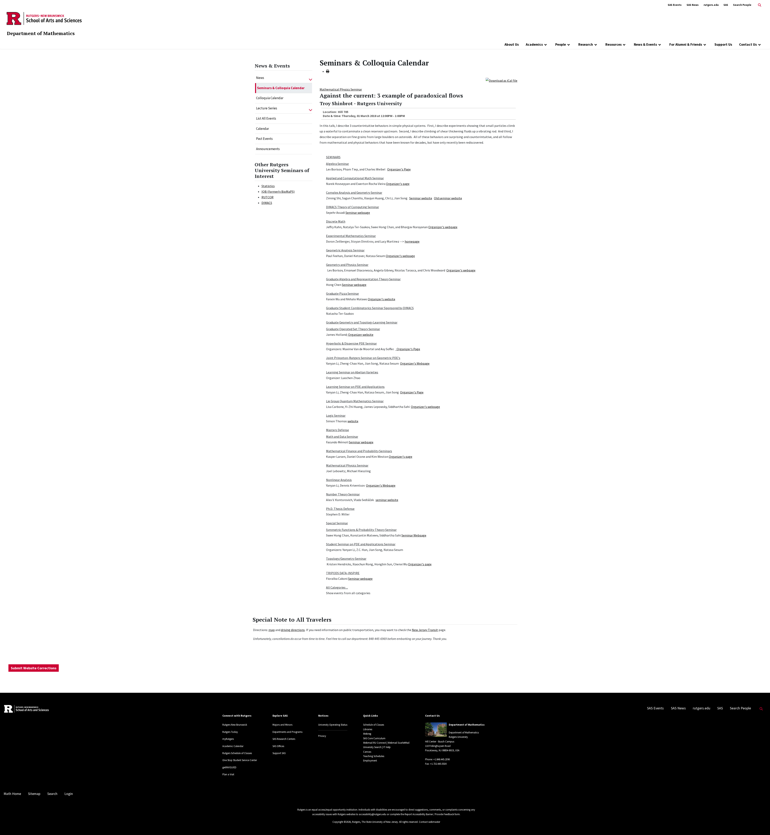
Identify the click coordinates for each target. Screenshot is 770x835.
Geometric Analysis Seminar (345, 250)
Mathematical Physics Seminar (341, 89)
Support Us (723, 44)
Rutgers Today (230, 731)
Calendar (262, 128)
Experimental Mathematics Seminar (351, 236)
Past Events (264, 138)
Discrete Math (335, 221)
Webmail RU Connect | (375, 742)
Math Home (12, 794)
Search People (742, 5)
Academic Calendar (232, 746)
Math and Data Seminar (342, 437)
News (260, 78)
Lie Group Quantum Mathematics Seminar (355, 401)
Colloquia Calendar (269, 98)
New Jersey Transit (425, 630)
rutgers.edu (711, 5)
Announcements (268, 149)
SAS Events (675, 5)
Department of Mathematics (41, 33)
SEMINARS (333, 157)
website (353, 421)
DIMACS (266, 203)
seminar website (387, 500)
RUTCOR (267, 197)
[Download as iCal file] (501, 80)
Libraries (367, 729)
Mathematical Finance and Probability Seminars (359, 451)
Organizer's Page (399, 169)
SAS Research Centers (284, 738)
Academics (534, 44)
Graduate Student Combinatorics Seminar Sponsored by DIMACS (370, 308)
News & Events (645, 44)
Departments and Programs (287, 731)
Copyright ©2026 (341, 821)
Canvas (367, 751)
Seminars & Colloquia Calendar (281, 88)
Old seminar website (448, 198)
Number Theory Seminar (343, 494)
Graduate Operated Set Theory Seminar (353, 329)
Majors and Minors (282, 724)
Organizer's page (397, 184)
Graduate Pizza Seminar (342, 293)
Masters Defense (337, 430)
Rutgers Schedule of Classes (237, 753)
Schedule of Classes (373, 724)
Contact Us (748, 44)
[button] (310, 78)
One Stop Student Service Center (239, 760)
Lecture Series (266, 108)
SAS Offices (278, 746)
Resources (613, 44)
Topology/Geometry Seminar (346, 559)
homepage (412, 241)
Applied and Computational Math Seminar (355, 178)
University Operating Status (332, 724)
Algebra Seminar (337, 164)
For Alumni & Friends (685, 44)
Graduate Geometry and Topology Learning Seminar (361, 322)
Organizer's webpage (442, 227)
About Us (512, 44)
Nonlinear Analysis (339, 480)
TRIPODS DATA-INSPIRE (343, 573)
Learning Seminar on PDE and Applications (355, 387)
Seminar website (420, 198)
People (560, 44)
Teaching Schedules (373, 756)
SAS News (693, 5)
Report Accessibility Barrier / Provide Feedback (429, 814)
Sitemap (34, 794)
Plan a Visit (228, 774)
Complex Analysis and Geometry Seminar (354, 193)
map (271, 630)
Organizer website (360, 335)
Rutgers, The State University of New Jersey (375, 821)
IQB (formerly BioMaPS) (278, 192)
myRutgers (228, 738)
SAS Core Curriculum (374, 738)
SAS (725, 5)
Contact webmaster (429, 821)
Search (52, 794)
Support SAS (279, 753)
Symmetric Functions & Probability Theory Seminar (361, 530)
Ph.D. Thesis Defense (340, 509)
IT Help (387, 747)
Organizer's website (381, 299)
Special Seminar (337, 523)
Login (68, 794)
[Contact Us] (759, 44)
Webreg (367, 733)
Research (585, 44)
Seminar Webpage (413, 535)
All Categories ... (337, 587)
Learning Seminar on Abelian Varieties (352, 372)
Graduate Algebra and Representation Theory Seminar (363, 279)
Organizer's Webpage (415, 363)
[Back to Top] (761, 825)
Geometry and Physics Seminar (347, 265)
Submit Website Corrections (33, 668)
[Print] (327, 71)
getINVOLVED (229, 767)
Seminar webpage (357, 213)
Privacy (322, 735)
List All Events (266, 118)
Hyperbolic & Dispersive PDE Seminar (351, 343)
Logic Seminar (335, 415)
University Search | (373, 747)
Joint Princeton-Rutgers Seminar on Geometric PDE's (363, 358)
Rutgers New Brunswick (234, 724)
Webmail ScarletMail (398, 742)
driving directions (293, 630)
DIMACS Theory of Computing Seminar (352, 207)
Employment (370, 760)
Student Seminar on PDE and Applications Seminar (360, 544)
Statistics (268, 186)
